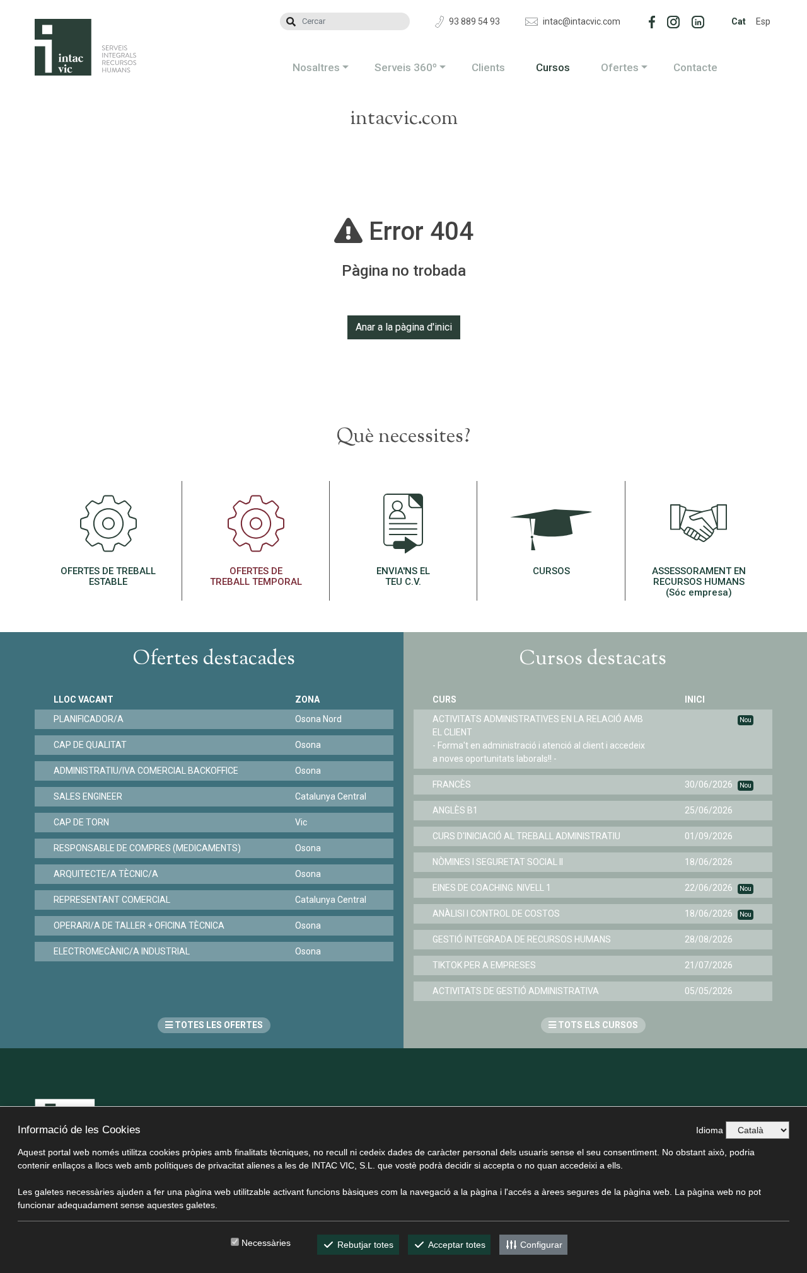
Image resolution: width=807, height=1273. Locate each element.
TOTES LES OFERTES (218, 1025)
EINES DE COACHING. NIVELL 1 (492, 888)
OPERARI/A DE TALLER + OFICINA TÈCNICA (139, 925)
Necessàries (266, 1243)
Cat (738, 21)
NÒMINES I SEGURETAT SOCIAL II (498, 862)
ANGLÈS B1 (455, 810)
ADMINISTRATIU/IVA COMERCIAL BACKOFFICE (146, 771)
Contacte (695, 67)
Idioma (709, 1130)
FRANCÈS (452, 784)
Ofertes (620, 67)
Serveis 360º (405, 67)
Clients (488, 67)
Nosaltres (316, 67)
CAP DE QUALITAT (90, 745)
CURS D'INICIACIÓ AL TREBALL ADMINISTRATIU (526, 836)
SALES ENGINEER (88, 796)
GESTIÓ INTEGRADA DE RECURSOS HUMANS (522, 939)
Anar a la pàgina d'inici (404, 327)
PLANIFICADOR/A (89, 719)
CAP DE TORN (81, 822)
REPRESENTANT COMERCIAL (112, 900)
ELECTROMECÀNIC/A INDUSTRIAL (122, 951)
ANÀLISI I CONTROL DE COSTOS (496, 913)
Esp (763, 21)
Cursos (553, 67)
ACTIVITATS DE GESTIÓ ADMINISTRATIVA (516, 991)
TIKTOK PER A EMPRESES (484, 965)
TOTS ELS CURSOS (597, 1025)
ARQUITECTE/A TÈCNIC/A (106, 874)
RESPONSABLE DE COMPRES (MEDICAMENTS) (147, 848)
